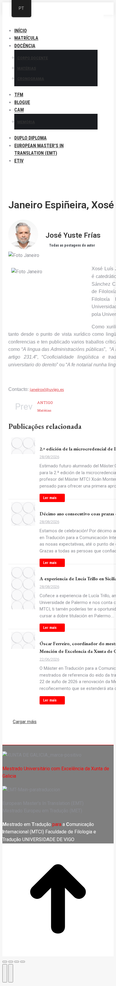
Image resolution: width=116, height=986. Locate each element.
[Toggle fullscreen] (16, 962)
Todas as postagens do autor (72, 245)
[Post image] (23, 445)
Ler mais (50, 498)
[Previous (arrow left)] (4, 973)
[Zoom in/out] (22, 962)
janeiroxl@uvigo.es (47, 390)
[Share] (10, 962)
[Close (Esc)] (4, 962)
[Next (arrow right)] (10, 973)
